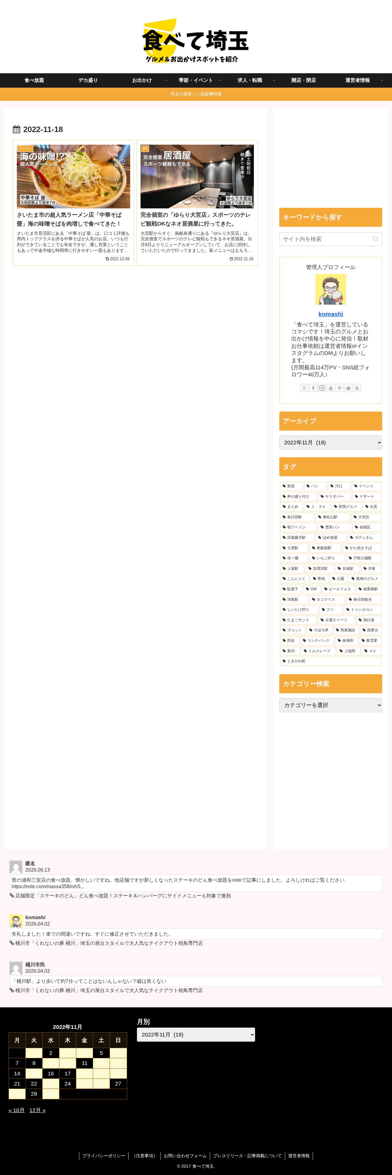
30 (51, 1094)
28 (17, 1094)
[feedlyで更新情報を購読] (348, 388)
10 (68, 1063)
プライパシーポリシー (103, 1155)
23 (51, 1084)
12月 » (37, 1110)
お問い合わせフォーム (185, 1155)
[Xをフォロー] (304, 388)
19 (101, 1073)
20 (118, 1073)
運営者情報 (299, 1155)
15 (34, 1073)
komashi (330, 314)
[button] (376, 238)
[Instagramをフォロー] (322, 388)
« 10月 (17, 1110)
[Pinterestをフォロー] (340, 388)
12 (101, 1063)
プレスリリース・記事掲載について (247, 1155)
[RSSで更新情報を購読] (357, 388)
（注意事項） (144, 1155)
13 (118, 1063)
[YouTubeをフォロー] (331, 388)
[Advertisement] (135, 325)
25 (84, 1084)
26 (101, 1084)
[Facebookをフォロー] (313, 388)
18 (84, 1073)
